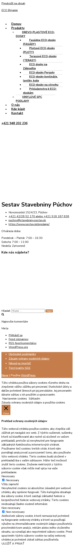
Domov (16, 24)
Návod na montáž (20, 363)
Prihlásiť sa (15, 335)
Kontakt (17, 113)
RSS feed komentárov (22, 343)
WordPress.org (18, 347)
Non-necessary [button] (10, 508)
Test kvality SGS (19, 368)
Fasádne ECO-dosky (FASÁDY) (39, 42)
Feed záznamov (18, 339)
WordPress (28, 375)
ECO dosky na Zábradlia (35, 66)
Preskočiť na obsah (13, 3)
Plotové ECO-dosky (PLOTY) (39, 50)
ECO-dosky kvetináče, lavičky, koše (40, 78)
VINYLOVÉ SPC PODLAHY (29, 99)
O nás (15, 105)
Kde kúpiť (18, 109)
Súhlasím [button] (34, 399)
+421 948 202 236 (14, 123)
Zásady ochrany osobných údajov (29, 359)
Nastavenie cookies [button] (14, 399)
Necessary (12, 480)
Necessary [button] (8, 476)
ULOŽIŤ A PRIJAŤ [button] (12, 544)
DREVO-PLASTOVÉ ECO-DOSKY (35, 34)
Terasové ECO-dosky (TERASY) (40, 58)
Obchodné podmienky (22, 354)
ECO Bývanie (9, 10)
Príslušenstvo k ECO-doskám (40, 91)
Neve (4, 375)
